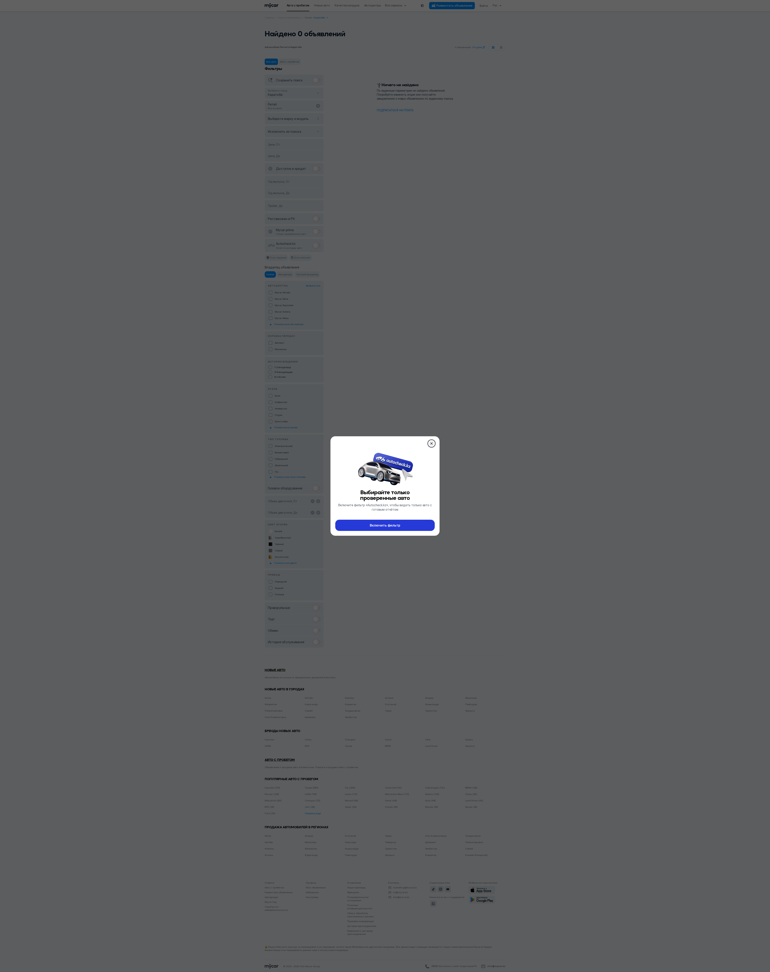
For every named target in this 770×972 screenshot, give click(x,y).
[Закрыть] (431, 443)
